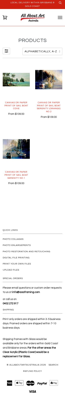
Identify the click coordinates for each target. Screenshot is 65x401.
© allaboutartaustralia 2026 (26, 365)
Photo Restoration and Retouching (26, 251)
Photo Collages (13, 239)
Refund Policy (32, 371)
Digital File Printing (16, 258)
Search (53, 365)
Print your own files (17, 264)
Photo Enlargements (17, 245)
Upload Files (11, 270)
